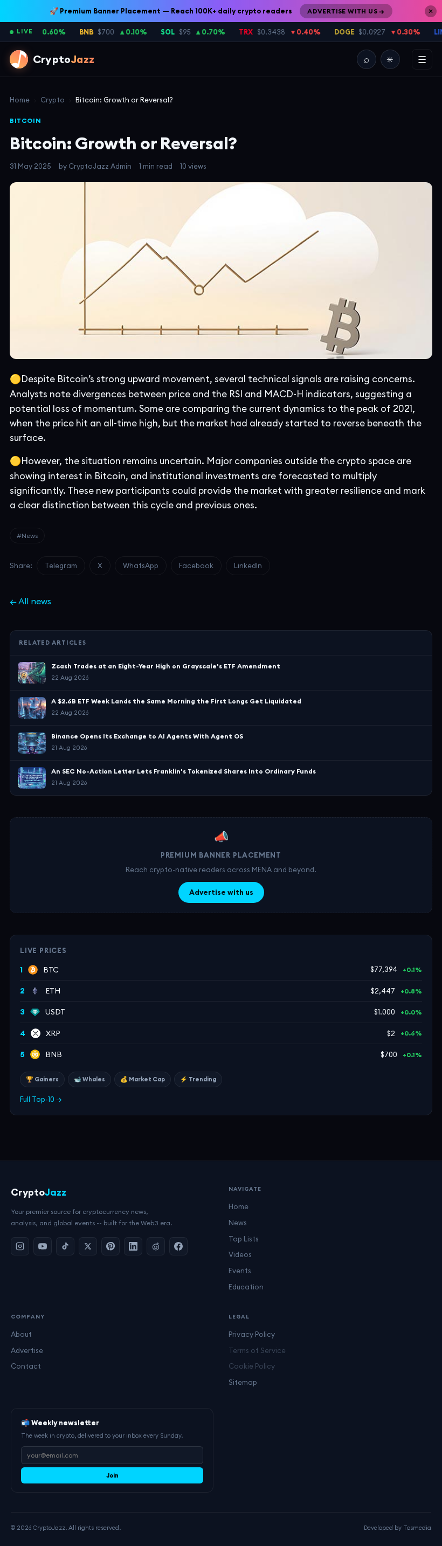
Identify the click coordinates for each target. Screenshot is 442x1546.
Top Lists (244, 1238)
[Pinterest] (110, 1246)
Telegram (61, 565)
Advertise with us (221, 892)
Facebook (196, 565)
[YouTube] (42, 1246)
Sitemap (243, 1382)
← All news (30, 601)
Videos (240, 1254)
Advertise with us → (346, 11)
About (21, 1334)
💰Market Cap (142, 1079)
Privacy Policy (252, 1334)
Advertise (27, 1350)
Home (20, 99)
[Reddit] (156, 1246)
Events (240, 1270)
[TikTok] (65, 1246)
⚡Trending (198, 1079)
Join (112, 1475)
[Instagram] (20, 1246)
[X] (88, 1246)
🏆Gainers (42, 1079)
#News (27, 536)
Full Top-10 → (41, 1099)
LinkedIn (248, 565)
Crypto (52, 99)
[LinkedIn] (133, 1246)
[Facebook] (178, 1246)
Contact (26, 1366)
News (238, 1222)
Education (246, 1286)
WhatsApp (140, 565)
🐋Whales (89, 1079)
